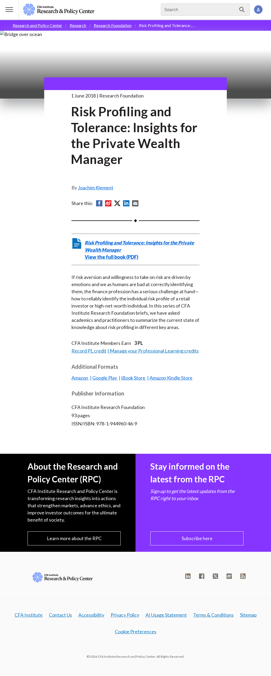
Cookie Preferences (135, 631)
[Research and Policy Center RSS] (243, 576)
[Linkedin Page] (188, 576)
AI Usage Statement (166, 615)
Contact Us (60, 615)
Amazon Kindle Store (171, 378)
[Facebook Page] (201, 576)
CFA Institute (29, 615)
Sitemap (248, 615)
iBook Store (133, 378)
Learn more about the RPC (74, 538)
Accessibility (91, 615)
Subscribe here (197, 538)
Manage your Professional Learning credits (154, 351)
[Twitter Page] (215, 576)
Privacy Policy (125, 615)
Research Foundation (113, 25)
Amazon (80, 378)
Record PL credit (88, 351)
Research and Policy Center (37, 25)
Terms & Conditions (213, 615)
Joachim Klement (95, 187)
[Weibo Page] (229, 576)
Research (78, 25)
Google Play (105, 378)
